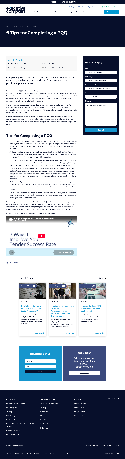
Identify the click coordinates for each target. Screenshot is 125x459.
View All (100, 278)
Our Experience (45, 424)
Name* (87, 68)
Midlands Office (79, 416)
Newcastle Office (80, 403)
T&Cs (45, 453)
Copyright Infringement (33, 453)
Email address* (90, 85)
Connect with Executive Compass (56, 68)
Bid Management (12, 408)
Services (37, 12)
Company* (89, 77)
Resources (58, 12)
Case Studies (45, 420)
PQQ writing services (51, 119)
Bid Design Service (12, 434)
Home (8, 26)
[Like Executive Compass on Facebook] (114, 398)
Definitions (44, 428)
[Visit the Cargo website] (116, 453)
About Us (97, 12)
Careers (116, 445)
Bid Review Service (13, 420)
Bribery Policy (54, 453)
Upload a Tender (106, 445)
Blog (77, 12)
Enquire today (111, 12)
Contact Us (84, 373)
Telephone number (91, 93)
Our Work (86, 12)
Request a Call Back (92, 445)
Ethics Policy (65, 453)
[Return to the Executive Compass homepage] (16, 10)
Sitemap (8, 453)
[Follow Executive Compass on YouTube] (118, 398)
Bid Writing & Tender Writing (16, 403)
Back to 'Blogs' (13, 262)
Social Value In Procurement (50, 403)
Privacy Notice (19, 453)
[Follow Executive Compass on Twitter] (112, 398)
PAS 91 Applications (13, 430)
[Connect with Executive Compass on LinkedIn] (109, 398)
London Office (79, 408)
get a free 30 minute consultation (62, 2)
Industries (47, 12)
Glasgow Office (79, 412)
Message (88, 101)
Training (69, 12)
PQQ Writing (10, 416)
